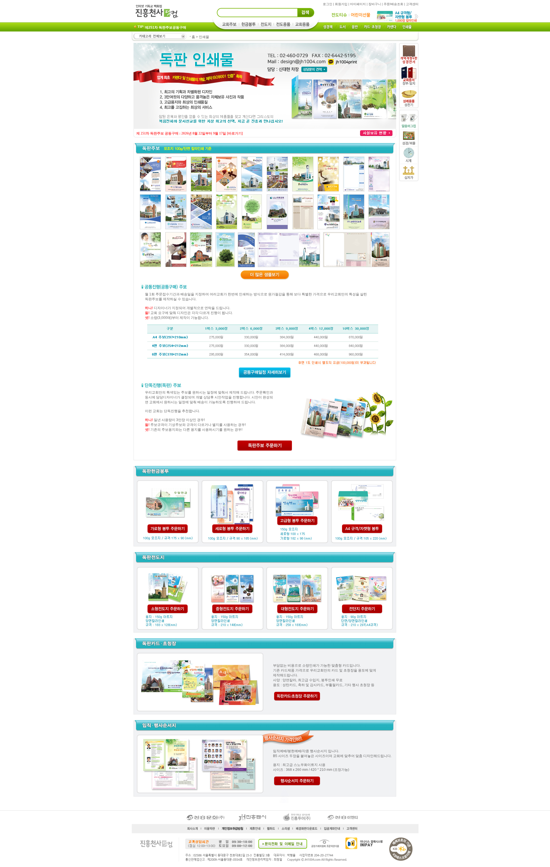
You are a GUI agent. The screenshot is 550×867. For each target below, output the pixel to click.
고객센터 (412, 4)
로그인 (327, 4)
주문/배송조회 (393, 4)
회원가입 (341, 4)
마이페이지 (358, 4)
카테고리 (159, 36)
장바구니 (374, 4)
